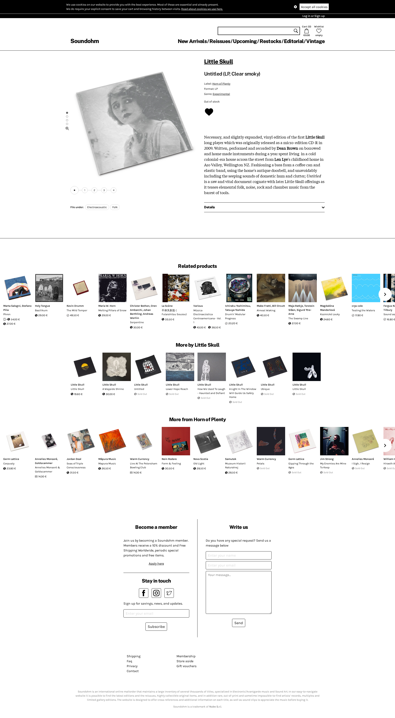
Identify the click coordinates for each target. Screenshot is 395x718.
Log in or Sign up (313, 16)
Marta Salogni (12, 305)
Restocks (270, 41)
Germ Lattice (11, 458)
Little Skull (218, 61)
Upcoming (245, 41)
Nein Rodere (169, 458)
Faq (129, 661)
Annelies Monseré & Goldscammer (47, 469)
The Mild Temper (77, 310)
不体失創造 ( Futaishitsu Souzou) (174, 312)
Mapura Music (107, 463)
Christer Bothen (140, 305)
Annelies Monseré (46, 458)
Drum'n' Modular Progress (235, 316)
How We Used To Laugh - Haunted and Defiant (211, 391)
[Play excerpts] (74, 190)
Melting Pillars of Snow (112, 310)
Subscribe (156, 626)
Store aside (185, 661)
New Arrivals (192, 41)
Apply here (156, 563)
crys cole (357, 305)
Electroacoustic (97, 207)
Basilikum (41, 310)
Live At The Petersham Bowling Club (143, 465)
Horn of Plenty (221, 83)
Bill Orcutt (278, 305)
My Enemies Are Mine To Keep (333, 465)
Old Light (198, 463)
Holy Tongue (42, 305)
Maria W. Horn (107, 305)
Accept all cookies (314, 7)
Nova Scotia (200, 458)
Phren (6, 314)
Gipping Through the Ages (301, 465)
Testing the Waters (363, 310)
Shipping (134, 656)
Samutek (230, 458)
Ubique (265, 388)
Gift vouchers (186, 666)
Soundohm (84, 40)
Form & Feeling (171, 463)
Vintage (315, 41)
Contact (133, 671)
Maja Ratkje (295, 305)
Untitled (139, 388)
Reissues (219, 41)
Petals (260, 463)
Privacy (132, 666)
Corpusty (8, 463)
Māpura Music (107, 458)
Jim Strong (327, 458)
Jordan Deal (74, 458)
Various (198, 305)
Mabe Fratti (264, 305)
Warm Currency (139, 458)
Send (238, 623)
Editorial (293, 41)
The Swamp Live (298, 318)
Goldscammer (43, 463)
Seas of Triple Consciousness (76, 465)
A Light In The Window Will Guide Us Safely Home (242, 393)
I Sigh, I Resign (361, 463)
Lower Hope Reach (177, 388)
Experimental (221, 94)
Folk (115, 207)
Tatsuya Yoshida (235, 309)
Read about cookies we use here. (202, 9)
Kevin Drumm (75, 305)
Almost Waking (266, 310)
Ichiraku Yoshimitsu (237, 305)
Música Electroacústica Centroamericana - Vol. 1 (207, 316)
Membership (186, 656)
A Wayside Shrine (113, 388)
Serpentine (137, 322)
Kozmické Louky (330, 314)
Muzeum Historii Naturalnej (235, 465)
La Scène (167, 305)
